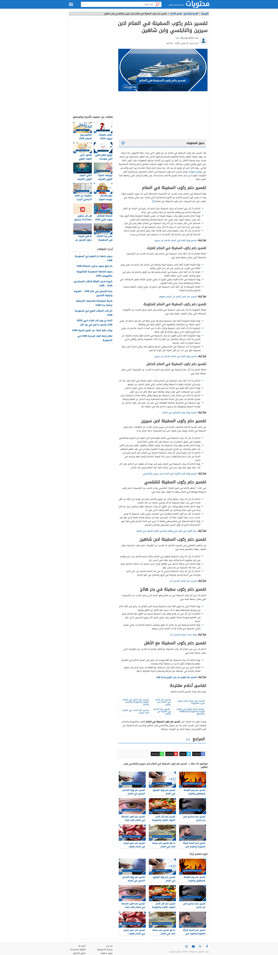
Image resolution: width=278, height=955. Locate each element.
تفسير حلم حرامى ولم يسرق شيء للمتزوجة (191, 702)
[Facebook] (207, 946)
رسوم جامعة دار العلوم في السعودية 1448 (93, 258)
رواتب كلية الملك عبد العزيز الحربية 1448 (92, 330)
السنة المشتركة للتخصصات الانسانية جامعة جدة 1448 (94, 303)
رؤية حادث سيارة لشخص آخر (183, 635)
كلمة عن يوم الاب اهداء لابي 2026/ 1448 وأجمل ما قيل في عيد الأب (94, 323)
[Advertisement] (162, 116)
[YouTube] (193, 946)
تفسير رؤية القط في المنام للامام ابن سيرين (175, 240)
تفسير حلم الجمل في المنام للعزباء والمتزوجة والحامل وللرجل (135, 702)
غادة (178, 38)
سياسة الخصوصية (105, 949)
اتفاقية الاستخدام (78, 949)
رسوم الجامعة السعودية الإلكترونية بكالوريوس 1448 (94, 274)
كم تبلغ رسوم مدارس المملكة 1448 (94, 266)
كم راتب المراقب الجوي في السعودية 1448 (93, 313)
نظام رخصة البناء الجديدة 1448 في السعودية (94, 338)
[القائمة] (71, 4)
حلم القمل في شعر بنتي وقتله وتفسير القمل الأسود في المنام (166, 531)
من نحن (109, 946)
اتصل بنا (82, 946)
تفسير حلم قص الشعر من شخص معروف (178, 296)
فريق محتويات (106, 953)
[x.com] (200, 946)
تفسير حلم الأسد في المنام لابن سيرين (163, 702)
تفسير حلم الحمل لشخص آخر (183, 581)
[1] (153, 201)
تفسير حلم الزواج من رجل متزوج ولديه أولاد (176, 677)
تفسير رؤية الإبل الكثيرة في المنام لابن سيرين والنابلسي (170, 474)
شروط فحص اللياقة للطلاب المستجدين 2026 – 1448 (93, 283)
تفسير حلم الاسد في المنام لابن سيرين (136, 711)
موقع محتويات (195, 172)
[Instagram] (186, 946)
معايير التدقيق (79, 953)
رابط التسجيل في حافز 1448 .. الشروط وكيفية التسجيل (93, 293)
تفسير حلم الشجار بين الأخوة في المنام (162, 711)
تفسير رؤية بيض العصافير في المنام (179, 412)
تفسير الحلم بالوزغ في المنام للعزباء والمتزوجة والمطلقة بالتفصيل (191, 711)
